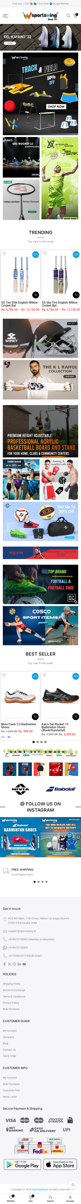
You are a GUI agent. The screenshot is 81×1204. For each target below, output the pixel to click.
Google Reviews (61, 3)
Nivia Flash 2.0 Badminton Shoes (18, 725)
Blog (5, 1043)
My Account (10, 1030)
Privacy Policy (11, 1002)
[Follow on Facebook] (4, 964)
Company (8, 1037)
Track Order (43, 3)
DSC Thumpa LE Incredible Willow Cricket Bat (61, 304)
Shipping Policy (12, 983)
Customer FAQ (11, 1090)
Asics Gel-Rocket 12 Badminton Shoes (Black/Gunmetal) (54, 727)
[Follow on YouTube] (24, 964)
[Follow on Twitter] (9, 964)
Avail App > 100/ (20, 3)
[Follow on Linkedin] (19, 964)
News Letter (10, 1096)
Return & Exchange (14, 990)
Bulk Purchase (11, 1009)
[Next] (78, 837)
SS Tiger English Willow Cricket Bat (18, 304)
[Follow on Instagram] (14, 964)
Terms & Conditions (14, 996)
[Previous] (2, 837)
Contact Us (9, 1049)
